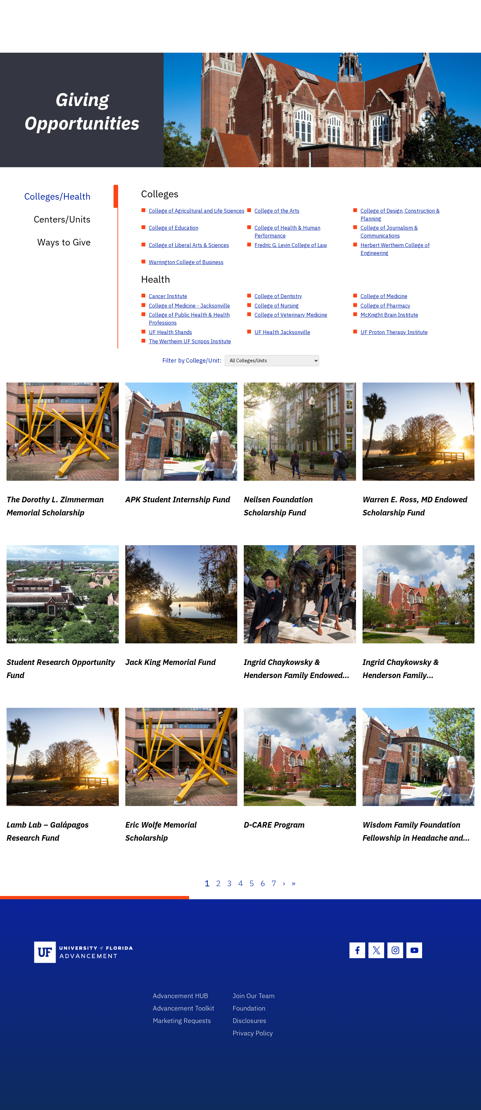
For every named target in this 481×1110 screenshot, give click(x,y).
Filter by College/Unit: (192, 360)
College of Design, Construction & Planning (400, 214)
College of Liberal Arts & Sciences (189, 245)
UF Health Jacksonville (282, 332)
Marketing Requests (182, 1020)
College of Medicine (384, 296)
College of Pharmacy (385, 305)
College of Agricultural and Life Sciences (196, 210)
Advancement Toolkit (183, 1008)
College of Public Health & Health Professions (189, 319)
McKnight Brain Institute (389, 315)
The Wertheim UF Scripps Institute (190, 341)
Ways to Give (64, 242)
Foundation (249, 1008)
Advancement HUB (180, 995)
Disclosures (249, 1020)
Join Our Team (254, 995)
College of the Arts (277, 210)
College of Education (173, 227)
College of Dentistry (278, 296)
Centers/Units (62, 219)
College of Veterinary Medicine (291, 315)
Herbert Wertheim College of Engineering (395, 249)
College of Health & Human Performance (287, 231)
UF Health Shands (170, 332)
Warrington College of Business (186, 262)
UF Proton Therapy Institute (394, 332)
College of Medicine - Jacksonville (189, 305)
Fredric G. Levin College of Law (291, 245)
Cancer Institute (168, 296)
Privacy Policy (253, 1033)
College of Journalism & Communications (389, 231)
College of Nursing (277, 305)
